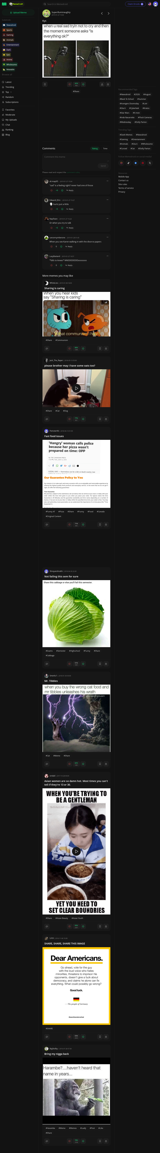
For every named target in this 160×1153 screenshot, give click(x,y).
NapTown (53, 218)
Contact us (123, 180)
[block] (108, 84)
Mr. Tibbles (51, 681)
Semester (62, 651)
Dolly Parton (141, 122)
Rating (95, 148)
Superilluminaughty (61, 12)
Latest (9, 82)
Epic (6, 54)
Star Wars (125, 112)
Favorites (10, 109)
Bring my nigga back (56, 1054)
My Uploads (11, 119)
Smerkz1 (53, 675)
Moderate (10, 114)
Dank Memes (126, 134)
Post (93, 1128)
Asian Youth (78, 918)
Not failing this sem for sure (61, 576)
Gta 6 (123, 108)
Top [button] (7, 92)
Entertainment (11, 44)
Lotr (145, 103)
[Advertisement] (137, 47)
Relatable (8, 69)
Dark (7, 49)
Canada (101, 511)
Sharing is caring (54, 288)
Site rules (122, 184)
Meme (57, 755)
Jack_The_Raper (56, 360)
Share (76, 91)
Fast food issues (54, 436)
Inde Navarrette (127, 117)
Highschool (75, 651)
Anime (7, 59)
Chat (8, 124)
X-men (137, 112)
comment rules (73, 172)
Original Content (54, 516)
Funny (81, 511)
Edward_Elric (55, 200)
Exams (50, 651)
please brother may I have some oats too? (69, 365)
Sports (7, 30)
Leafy (84, 1128)
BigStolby (54, 1048)
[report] (102, 84)
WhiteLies (54, 283)
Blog (8, 134)
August (148, 94)
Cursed (124, 148)
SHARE (50, 1028)
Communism (62, 340)
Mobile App (123, 176)
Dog (66, 411)
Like (101, 1128)
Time (105, 148)
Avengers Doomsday (130, 103)
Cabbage (50, 655)
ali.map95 (54, 181)
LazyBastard (54, 256)
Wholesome (10, 64)
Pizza (62, 511)
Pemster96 (54, 431)
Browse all (7, 74)
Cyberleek (134, 108)
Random (10, 97)
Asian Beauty (62, 918)
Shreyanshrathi (56, 571)
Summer (142, 99)
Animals (8, 40)
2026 (137, 94)
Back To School (127, 99)
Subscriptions (12, 102)
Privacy (121, 191)
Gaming (8, 35)
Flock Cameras (145, 117)
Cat (58, 411)
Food (91, 511)
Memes (73, 1128)
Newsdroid (9, 25)
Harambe (51, 1128)
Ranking (9, 129)
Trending (10, 87)
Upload (19, 12)
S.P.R (52, 938)
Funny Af (51, 511)
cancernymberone (57, 237)
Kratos (146, 108)
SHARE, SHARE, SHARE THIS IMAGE (64, 943)
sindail (52, 775)
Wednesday (126, 122)
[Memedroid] (4, 4)
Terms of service (126, 188)
